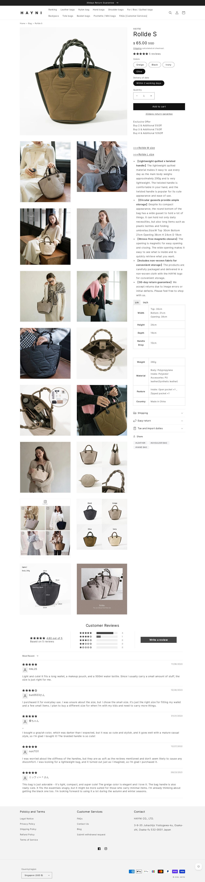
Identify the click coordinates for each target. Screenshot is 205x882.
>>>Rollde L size (143, 154)
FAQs (79, 818)
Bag (30, 23)
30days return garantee (159, 113)
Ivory (168, 64)
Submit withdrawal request (91, 834)
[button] (170, 12)
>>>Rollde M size (144, 147)
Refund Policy (27, 834)
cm (137, 302)
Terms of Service (29, 839)
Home (22, 23)
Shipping (137, 48)
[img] (29, 664)
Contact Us (83, 824)
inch (145, 302)
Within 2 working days (148, 83)
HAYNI (182, 877)
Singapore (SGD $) (34, 875)
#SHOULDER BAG (159, 443)
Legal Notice (26, 818)
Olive (139, 71)
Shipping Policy (28, 829)
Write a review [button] (158, 639)
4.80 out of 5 (55, 638)
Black (155, 64)
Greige (140, 64)
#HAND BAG (141, 447)
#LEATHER (140, 443)
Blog (79, 829)
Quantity (137, 90)
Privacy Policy (27, 824)
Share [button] (140, 436)
